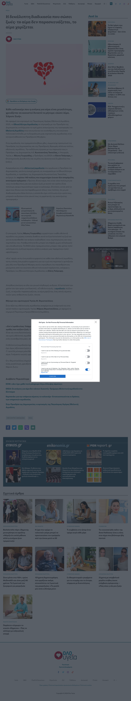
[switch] (87, 350)
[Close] (96, 322)
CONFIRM (52, 376)
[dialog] (65, 350)
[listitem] (65, 347)
